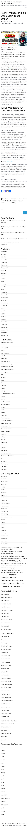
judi (16, 561)
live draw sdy (3, 565)
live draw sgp (9, 565)
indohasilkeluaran (10, 52)
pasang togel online (7, 54)
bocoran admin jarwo (5, 361)
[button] (25, 7)
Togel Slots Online (5, 613)
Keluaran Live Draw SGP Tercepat (8, 393)
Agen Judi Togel (4, 549)
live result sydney (16, 565)
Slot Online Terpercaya (6, 606)
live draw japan (4, 535)
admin (22, 47)
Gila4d (2, 380)
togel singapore (6, 586)
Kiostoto (3, 396)
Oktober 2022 (4, 300)
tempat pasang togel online (10, 580)
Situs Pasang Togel (5, 643)
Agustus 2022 (4, 305)
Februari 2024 (4, 259)
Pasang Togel (4, 415)
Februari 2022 (4, 321)
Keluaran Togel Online (5, 730)
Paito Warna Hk (4, 508)
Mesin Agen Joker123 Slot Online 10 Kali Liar (6, 200)
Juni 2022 (3, 311)
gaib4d (2, 769)
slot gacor (21, 572)
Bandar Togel (4, 358)
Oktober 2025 (4, 251)
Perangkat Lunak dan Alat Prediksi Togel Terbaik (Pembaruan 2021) (18, 200)
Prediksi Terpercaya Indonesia (7, 723)
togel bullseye (4, 461)
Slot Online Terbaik (5, 626)
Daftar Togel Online (5, 668)
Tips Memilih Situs (5, 674)
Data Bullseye (4, 476)
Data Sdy (3, 487)
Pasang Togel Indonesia (6, 697)
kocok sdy (3, 533)
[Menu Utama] (25, 7)
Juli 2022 (3, 308)
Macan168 (3, 412)
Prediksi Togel (4, 736)
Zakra (18, 825)
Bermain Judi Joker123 (6, 687)
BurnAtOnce (3, 52)
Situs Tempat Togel (5, 636)
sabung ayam (4, 442)
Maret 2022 (3, 319)
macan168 (3, 791)
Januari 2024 (4, 262)
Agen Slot (3, 350)
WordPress (23, 825)
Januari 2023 (4, 292)
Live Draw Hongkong (5, 401)
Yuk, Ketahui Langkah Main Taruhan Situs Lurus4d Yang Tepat (13, 227)
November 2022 (4, 297)
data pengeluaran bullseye (6, 363)
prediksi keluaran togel (6, 423)
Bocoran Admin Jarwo (6, 622)
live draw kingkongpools (6, 516)
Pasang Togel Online (5, 418)
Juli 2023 (3, 275)
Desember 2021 (4, 327)
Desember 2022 (4, 294)
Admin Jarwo (4, 345)
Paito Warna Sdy (4, 511)
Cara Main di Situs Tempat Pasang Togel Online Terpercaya (14, 238)
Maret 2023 (3, 286)
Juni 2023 (3, 278)
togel (2, 458)
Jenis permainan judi (5, 655)
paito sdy (3, 519)
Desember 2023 (4, 265)
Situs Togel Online (5, 600)
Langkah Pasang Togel (6, 713)
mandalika (20, 52)
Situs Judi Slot (4, 639)
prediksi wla (3, 434)
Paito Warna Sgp (4, 514)
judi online (21, 561)
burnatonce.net (19, 556)
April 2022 (3, 316)
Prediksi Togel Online (5, 431)
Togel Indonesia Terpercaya (7, 700)
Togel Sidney (4, 469)
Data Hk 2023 (4, 484)
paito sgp (3, 522)
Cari (2, 210)
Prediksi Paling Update (6, 727)
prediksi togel (4, 572)
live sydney (3, 407)
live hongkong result (5, 404)
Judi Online (9, 47)
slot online (3, 447)
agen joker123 (15, 547)
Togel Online (14, 47)
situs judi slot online (12, 572)
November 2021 (4, 330)
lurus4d (2, 409)
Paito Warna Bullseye (5, 503)
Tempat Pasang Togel (5, 453)
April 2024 (3, 254)
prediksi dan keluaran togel (7, 420)
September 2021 (4, 335)
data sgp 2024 (4, 543)
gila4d (2, 775)
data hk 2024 (4, 541)
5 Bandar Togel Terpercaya (7, 342)
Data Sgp (3, 489)
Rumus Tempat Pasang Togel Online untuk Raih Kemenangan (11, 243)
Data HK (15, 558)
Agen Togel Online (5, 353)
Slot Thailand (4, 450)
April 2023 (3, 284)
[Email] (7, 191)
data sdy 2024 (4, 538)
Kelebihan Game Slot (5, 659)
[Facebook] (2, 191)
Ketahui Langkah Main (6, 707)
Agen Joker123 (4, 347)
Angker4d (3, 355)
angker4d (11, 549)
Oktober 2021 (4, 332)
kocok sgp (3, 530)
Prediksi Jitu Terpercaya (6, 733)
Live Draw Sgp (4, 500)
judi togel (4, 563)
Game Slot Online (4, 652)
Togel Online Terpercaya (6, 603)
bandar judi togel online (7, 551)
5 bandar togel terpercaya (6, 547)
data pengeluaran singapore (7, 369)
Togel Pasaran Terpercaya (6, 610)
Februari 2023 (4, 289)
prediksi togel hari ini (5, 426)
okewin (2, 807)
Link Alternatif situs (5, 671)
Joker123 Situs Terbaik (6, 681)
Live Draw (3, 399)
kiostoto (16, 52)
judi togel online (10, 563)
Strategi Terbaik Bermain (6, 684)
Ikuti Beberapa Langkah (6, 665)
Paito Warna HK (4, 567)
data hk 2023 (19, 558)
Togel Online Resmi (5, 616)
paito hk (3, 524)
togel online (19, 56)
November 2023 (4, 267)
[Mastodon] (5, 191)
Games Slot (3, 377)
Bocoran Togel (4, 739)
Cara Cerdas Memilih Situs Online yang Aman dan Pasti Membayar (13, 221)
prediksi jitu (17, 570)
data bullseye (3, 558)
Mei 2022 (3, 313)
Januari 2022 (4, 324)
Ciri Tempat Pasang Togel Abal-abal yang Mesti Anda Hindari (12, 233)
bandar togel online (7, 554)
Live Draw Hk (4, 495)
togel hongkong (13, 56)
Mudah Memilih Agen (5, 703)
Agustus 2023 (4, 273)
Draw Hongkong (4, 372)
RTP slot (3, 439)
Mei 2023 (3, 281)
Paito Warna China (5, 506)
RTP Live (3, 436)
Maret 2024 (3, 257)
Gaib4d (2, 374)
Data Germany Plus (5, 481)
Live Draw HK (23, 563)
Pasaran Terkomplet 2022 (6, 619)
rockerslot (3, 801)
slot (17, 572)
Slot (2, 445)
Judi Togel (3, 390)
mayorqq (21, 565)
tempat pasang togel (16, 54)
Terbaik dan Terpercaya (6, 678)
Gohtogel (3, 382)
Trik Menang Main (5, 716)
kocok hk (3, 527)
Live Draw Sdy (4, 497)
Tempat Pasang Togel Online (7, 455)
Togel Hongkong (4, 463)
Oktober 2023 (4, 270)
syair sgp (3, 753)
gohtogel (3, 788)
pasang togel (11, 567)
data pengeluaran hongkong (7, 366)
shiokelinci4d (4, 795)
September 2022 (4, 302)
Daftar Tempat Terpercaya (6, 646)
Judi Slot (3, 388)
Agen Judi (20, 547)
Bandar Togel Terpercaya (17, 553)
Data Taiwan (3, 492)
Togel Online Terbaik (5, 694)
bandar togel (18, 551)
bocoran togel (3, 556)
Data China (3, 478)
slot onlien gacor (4, 575)
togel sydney (8, 57)
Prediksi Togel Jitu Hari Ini (6, 428)
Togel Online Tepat (5, 710)
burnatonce (10, 161)
